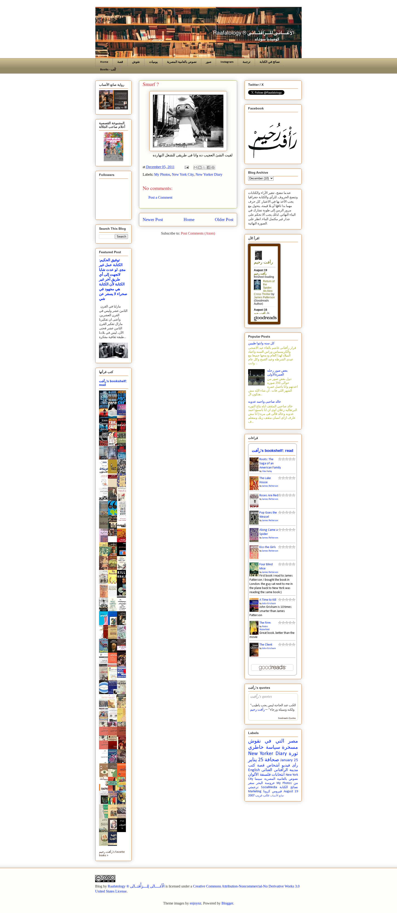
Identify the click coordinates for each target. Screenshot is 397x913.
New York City (183, 174)
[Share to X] (204, 167)
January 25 (289, 760)
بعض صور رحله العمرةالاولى (277, 372)
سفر (251, 783)
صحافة (272, 760)
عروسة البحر (265, 783)
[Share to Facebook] (208, 167)
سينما (258, 779)
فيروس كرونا (272, 791)
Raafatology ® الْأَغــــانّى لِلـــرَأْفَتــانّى (136, 886)
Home (104, 61)
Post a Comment (160, 197)
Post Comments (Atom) (198, 233)
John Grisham (269, 603)
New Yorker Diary (209, 174)
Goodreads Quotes (287, 718)
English (254, 770)
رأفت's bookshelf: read (272, 450)
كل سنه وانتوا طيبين (261, 343)
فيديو (286, 765)
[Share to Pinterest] (213, 167)
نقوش (136, 61)
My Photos (162, 174)
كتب (251, 765)
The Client (265, 644)
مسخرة (290, 747)
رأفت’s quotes (261, 696)
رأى (295, 765)
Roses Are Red (268, 495)
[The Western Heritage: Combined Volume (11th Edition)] (105, 720)
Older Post (224, 219)
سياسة (273, 747)
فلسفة (265, 775)
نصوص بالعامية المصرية (182, 61)
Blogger (227, 903)
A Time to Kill (267, 600)
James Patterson (270, 486)
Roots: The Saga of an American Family (270, 463)
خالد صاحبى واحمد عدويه (264, 402)
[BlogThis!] (200, 167)
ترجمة (246, 61)
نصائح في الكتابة (270, 61)
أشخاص (273, 765)
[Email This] (195, 167)
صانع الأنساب (277, 796)
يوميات (153, 61)
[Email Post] (186, 167)
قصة (120, 61)
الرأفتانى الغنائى (274, 770)
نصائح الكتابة (289, 787)
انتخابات (278, 775)
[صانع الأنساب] (113, 535)
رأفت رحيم (257, 710)
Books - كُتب (108, 69)
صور (208, 61)
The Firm (265, 623)
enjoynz (195, 903)
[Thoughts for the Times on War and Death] (122, 677)
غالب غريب (262, 795)
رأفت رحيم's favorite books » (112, 854)
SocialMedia (269, 787)
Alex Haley (267, 471)
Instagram (227, 61)
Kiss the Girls (267, 547)
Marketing (254, 791)
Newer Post (153, 219)
